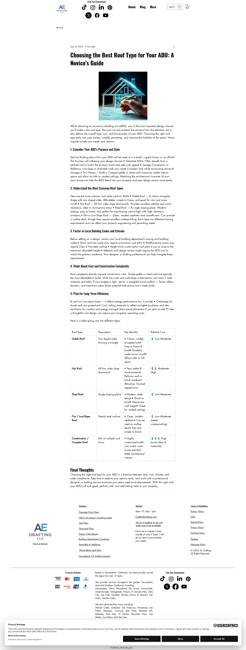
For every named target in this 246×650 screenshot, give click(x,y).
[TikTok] (84, 7)
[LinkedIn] (101, 7)
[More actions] (174, 46)
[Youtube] (105, 15)
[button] (187, 6)
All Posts (59, 27)
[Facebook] (97, 15)
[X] (88, 15)
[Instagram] (93, 7)
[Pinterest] (110, 7)
